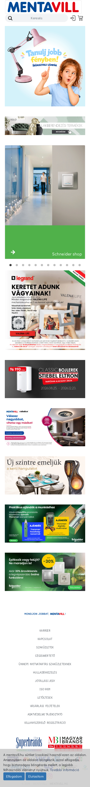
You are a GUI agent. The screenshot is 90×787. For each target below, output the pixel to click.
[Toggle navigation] (43, 7)
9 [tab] (61, 265)
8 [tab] (54, 265)
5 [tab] (35, 265)
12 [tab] (79, 265)
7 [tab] (48, 265)
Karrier (45, 630)
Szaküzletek (45, 647)
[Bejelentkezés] (72, 18)
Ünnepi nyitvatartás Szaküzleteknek (45, 664)
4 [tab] (29, 265)
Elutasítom (36, 776)
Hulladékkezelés (45, 672)
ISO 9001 (45, 689)
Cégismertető (45, 655)
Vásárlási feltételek (45, 706)
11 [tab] (73, 265)
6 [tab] (42, 265)
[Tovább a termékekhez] (45, 379)
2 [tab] (17, 265)
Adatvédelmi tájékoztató (45, 714)
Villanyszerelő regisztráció (45, 722)
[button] (13, 252)
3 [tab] (23, 265)
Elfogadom (14, 776)
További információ (64, 770)
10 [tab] (67, 265)
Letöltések (45, 697)
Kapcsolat (45, 639)
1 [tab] (10, 265)
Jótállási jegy (45, 680)
